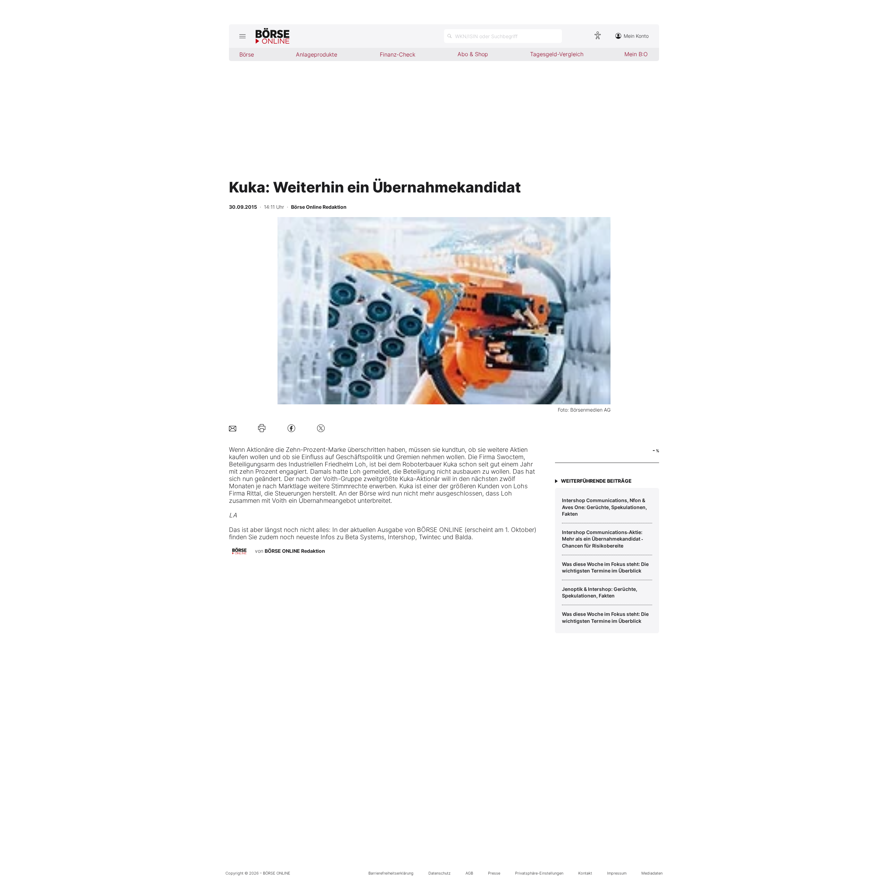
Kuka (450, 464)
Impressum (616, 873)
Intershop (401, 537)
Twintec (430, 537)
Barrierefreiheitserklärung (390, 873)
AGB (469, 873)
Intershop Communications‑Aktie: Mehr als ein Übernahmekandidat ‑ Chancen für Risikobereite (602, 539)
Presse (494, 873)
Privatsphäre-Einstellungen (539, 873)
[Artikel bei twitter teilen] (321, 428)
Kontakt (585, 873)
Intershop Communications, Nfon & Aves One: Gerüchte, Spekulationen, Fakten (604, 507)
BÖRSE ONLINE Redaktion (295, 551)
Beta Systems (364, 537)
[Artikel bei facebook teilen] (291, 428)
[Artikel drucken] (262, 428)
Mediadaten (652, 873)
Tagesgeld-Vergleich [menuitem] (556, 54)
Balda (463, 537)
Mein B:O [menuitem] (636, 54)
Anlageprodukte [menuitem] (316, 54)
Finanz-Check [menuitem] (397, 54)
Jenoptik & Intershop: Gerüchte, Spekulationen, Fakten (599, 592)
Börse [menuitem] (246, 54)
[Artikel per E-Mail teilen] (232, 428)
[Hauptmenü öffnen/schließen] (242, 36)
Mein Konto (636, 36)
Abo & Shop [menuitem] (473, 54)
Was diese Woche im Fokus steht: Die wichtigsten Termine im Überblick (605, 567)
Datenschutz (439, 873)
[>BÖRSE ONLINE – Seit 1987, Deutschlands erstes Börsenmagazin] (272, 36)
